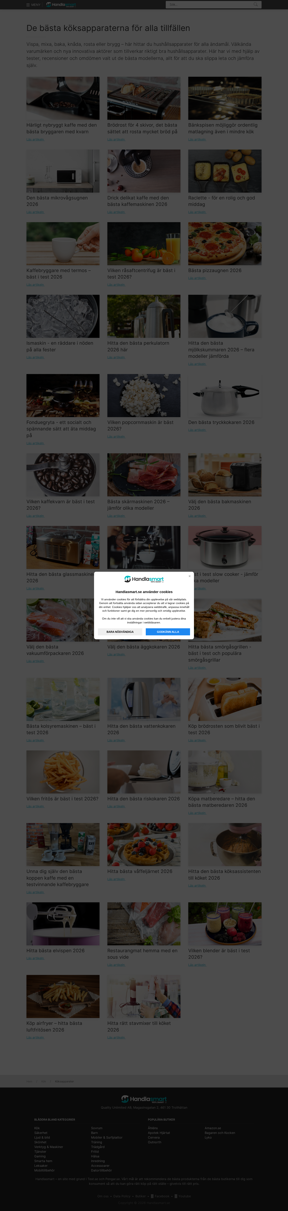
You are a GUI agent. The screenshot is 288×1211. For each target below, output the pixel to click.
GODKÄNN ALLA (168, 631)
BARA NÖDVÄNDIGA (120, 631)
